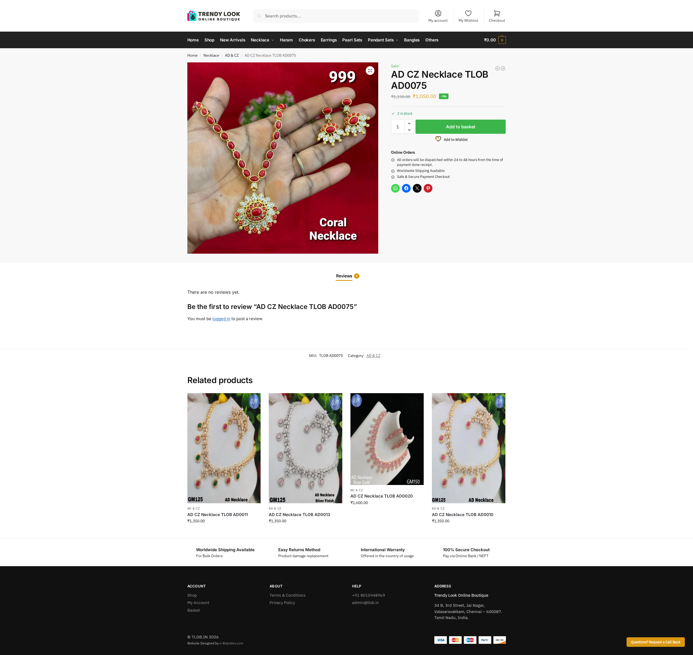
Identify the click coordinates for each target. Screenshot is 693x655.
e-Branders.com (231, 643)
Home (192, 55)
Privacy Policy (282, 602)
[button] (495, 40)
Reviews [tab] (347, 275)
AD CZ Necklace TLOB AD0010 (462, 514)
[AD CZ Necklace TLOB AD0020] (387, 439)
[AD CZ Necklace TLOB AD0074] (497, 68)
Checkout (497, 20)
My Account (198, 602)
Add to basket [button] (224, 532)
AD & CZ (232, 55)
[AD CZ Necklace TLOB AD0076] (503, 68)
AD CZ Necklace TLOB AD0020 (381, 496)
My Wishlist (468, 20)
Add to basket (460, 126)
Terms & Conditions (288, 595)
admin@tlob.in (365, 602)
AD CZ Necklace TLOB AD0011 (217, 514)
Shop (192, 595)
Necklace (211, 55)
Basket (193, 610)
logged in (221, 318)
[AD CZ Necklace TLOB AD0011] (224, 448)
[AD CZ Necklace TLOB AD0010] (468, 448)
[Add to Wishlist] (254, 400)
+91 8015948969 (368, 595)
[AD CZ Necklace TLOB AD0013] (305, 448)
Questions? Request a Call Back (655, 642)
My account (438, 20)
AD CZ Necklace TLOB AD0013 (299, 514)
